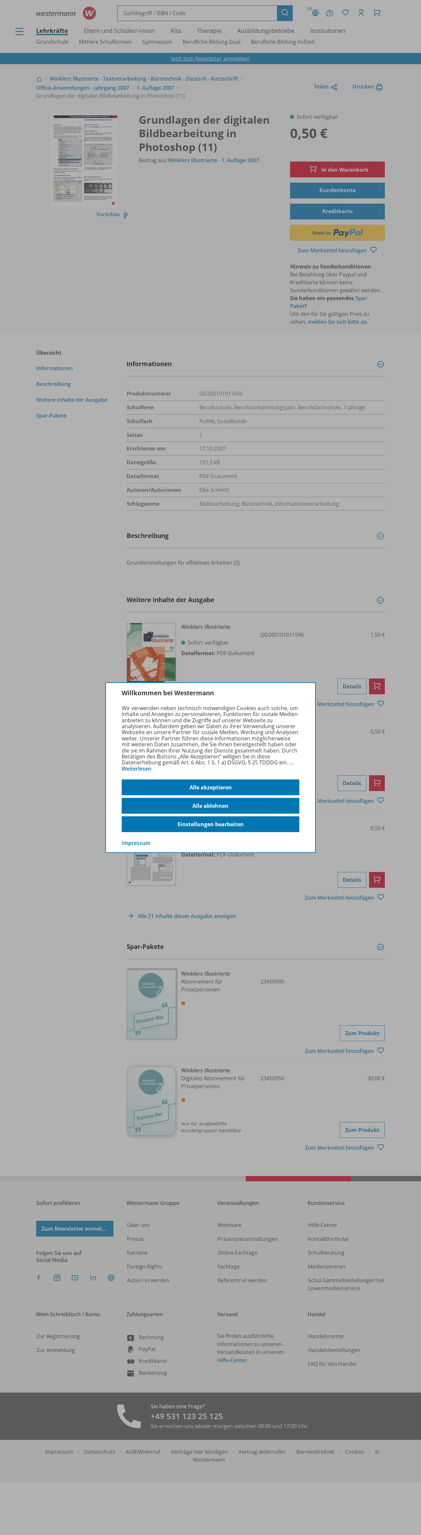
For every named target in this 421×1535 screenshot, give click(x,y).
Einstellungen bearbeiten (211, 824)
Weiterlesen (136, 768)
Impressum (136, 843)
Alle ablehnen (210, 805)
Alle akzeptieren (210, 787)
